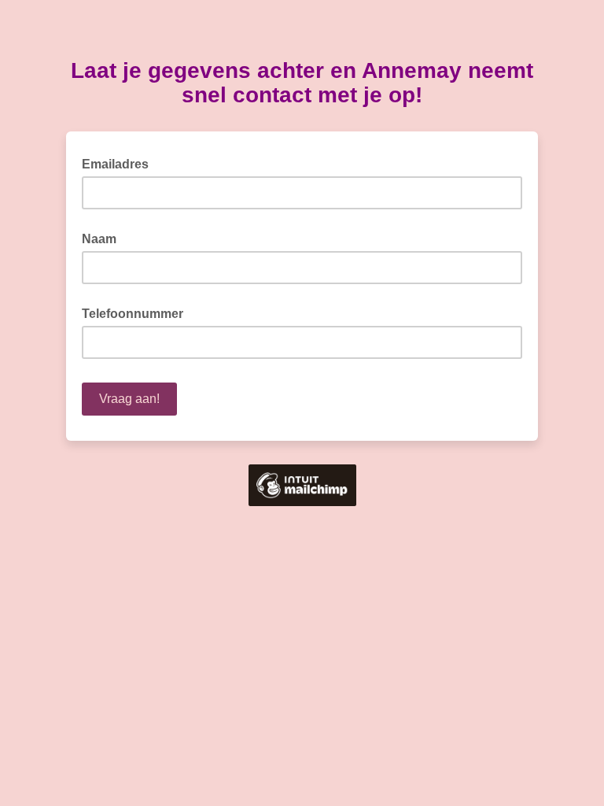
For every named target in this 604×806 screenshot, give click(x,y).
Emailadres (120, 163)
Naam (99, 239)
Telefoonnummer (132, 313)
